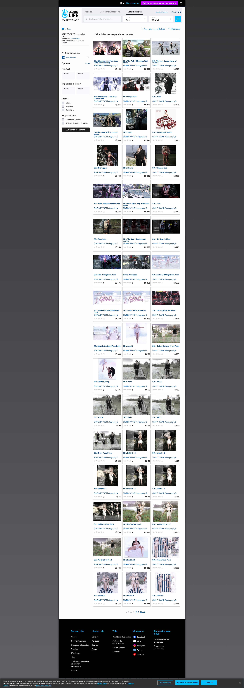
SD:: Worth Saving (101, 382)
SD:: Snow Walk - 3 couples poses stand (105, 97)
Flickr (139, 641)
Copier (68, 103)
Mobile (73, 637)
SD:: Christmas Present (162, 132)
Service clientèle (118, 648)
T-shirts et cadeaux (78, 641)
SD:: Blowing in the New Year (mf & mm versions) (106, 62)
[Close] (240, 683)
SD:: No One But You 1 (103, 560)
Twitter (140, 650)
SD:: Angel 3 (128, 346)
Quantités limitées (73, 120)
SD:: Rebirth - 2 (100, 489)
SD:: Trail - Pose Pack (103, 453)
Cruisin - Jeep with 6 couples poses (105, 133)
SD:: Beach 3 (128, 595)
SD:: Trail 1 (156, 417)
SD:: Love (156, 204)
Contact (95, 637)
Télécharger (75, 653)
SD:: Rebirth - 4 (129, 453)
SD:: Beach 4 (99, 595)
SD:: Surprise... (100, 239)
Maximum (80, 73)
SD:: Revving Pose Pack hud (163, 310)
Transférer (70, 110)
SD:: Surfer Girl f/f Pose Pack (134, 310)
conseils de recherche (161, 12)
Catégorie (128, 17)
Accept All (208, 682)
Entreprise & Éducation (80, 645)
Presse (94, 649)
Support (74, 670)
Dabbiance (75, 38)
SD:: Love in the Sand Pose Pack (107, 346)
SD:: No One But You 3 (132, 524)
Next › (143, 612)
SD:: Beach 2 (157, 595)
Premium (74, 649)
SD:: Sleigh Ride (129, 97)
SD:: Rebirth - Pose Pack (104, 524)
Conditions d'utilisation (121, 637)
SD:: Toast (127, 132)
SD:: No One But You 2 (161, 524)
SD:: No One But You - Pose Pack (165, 346)
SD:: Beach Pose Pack (161, 560)
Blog (73, 657)
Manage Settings (165, 682)
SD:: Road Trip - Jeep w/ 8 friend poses (136, 204)
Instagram (141, 646)
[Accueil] (63, 29)
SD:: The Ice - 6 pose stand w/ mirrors (164, 62)
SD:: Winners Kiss (159, 168)
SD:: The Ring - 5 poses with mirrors (134, 240)
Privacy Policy (102, 683)
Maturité (153, 17)
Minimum (66, 73)
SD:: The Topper (100, 168)
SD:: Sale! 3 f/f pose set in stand (107, 204)
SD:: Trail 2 (127, 417)
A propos (95, 641)
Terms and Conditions (43, 685)
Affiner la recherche (75, 130)
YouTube (140, 654)
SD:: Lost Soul (129, 560)
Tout (69, 29)
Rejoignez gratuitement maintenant (159, 3)
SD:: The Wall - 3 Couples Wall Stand (135, 62)
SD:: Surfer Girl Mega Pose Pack (165, 275)
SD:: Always (128, 168)
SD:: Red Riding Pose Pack (105, 275)
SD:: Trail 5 (127, 382)
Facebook (141, 637)
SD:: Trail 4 (98, 417)
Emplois (95, 645)
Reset (87, 63)
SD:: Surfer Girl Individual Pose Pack (106, 311)
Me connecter (132, 3)
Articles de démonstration (77, 123)
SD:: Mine (156, 97)
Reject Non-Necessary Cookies (187, 682)
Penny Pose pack (130, 275)
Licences (116, 652)
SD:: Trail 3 (156, 382)
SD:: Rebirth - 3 (129, 489)
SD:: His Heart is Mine (161, 239)
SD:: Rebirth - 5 (158, 453)
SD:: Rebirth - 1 (158, 489)
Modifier (69, 106)
